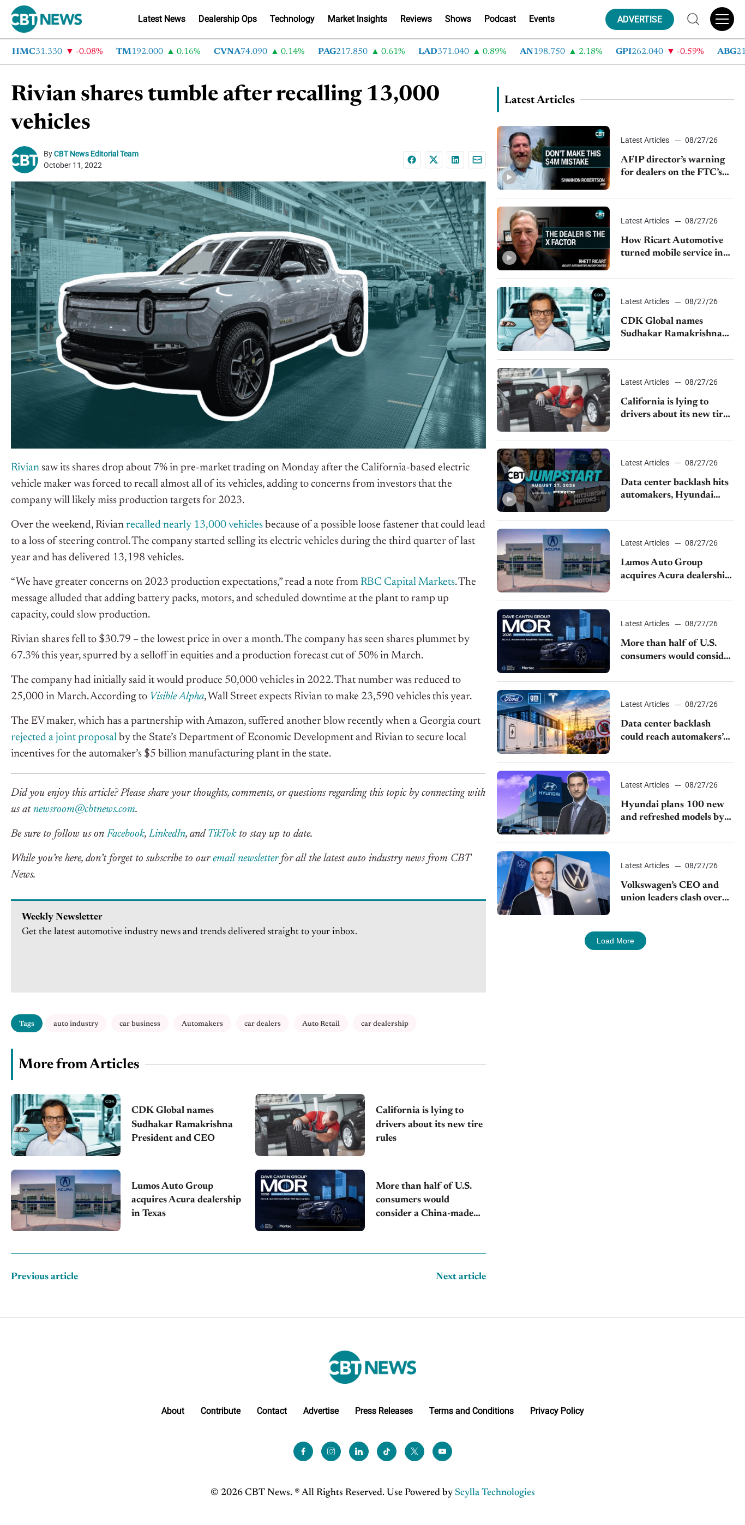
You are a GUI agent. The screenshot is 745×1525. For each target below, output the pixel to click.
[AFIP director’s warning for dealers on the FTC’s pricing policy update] (553, 158)
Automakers (202, 1023)
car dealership (384, 1023)
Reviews (416, 19)
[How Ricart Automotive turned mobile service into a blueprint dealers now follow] (553, 238)
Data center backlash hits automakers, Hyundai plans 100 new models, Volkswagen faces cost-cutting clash (675, 490)
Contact (272, 1411)
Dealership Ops (228, 19)
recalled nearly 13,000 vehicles (193, 524)
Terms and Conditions (471, 1411)
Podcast (500, 19)
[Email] (477, 159)
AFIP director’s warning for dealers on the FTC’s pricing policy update (673, 167)
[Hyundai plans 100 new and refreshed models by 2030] (553, 802)
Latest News (161, 19)
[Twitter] (414, 1451)
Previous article (44, 1277)
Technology (292, 19)
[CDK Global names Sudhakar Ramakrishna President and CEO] (66, 1124)
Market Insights (357, 19)
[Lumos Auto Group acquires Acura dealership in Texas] (66, 1200)
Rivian (25, 467)
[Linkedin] (455, 159)
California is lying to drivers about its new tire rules (429, 1124)
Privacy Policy (557, 1411)
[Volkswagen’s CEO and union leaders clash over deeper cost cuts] (553, 883)
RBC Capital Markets (408, 582)
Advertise (321, 1411)
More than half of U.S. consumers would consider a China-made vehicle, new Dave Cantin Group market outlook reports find (430, 1201)
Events (542, 19)
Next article (461, 1277)
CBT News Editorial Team (96, 153)
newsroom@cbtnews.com (84, 809)
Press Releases (384, 1411)
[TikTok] (386, 1451)
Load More (615, 940)
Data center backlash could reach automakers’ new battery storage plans (676, 731)
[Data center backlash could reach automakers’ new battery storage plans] (553, 722)
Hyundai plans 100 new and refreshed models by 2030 (672, 812)
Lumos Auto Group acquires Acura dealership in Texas (186, 1200)
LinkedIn (167, 833)
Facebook (126, 833)
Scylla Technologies (495, 1493)
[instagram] (331, 1451)
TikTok (221, 833)
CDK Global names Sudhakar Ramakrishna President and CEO (182, 1124)
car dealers (262, 1023)
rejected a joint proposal (64, 737)
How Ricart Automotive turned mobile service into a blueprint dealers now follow (676, 248)
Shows (458, 19)
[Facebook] (411, 159)
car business (139, 1023)
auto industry (75, 1023)
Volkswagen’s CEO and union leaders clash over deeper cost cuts (671, 893)
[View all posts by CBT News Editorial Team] (27, 159)
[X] (433, 159)
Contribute (221, 1411)
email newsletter (245, 858)
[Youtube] (442, 1451)
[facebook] (303, 1451)
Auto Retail (321, 1023)
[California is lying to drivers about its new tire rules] (310, 1124)
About (172, 1411)
